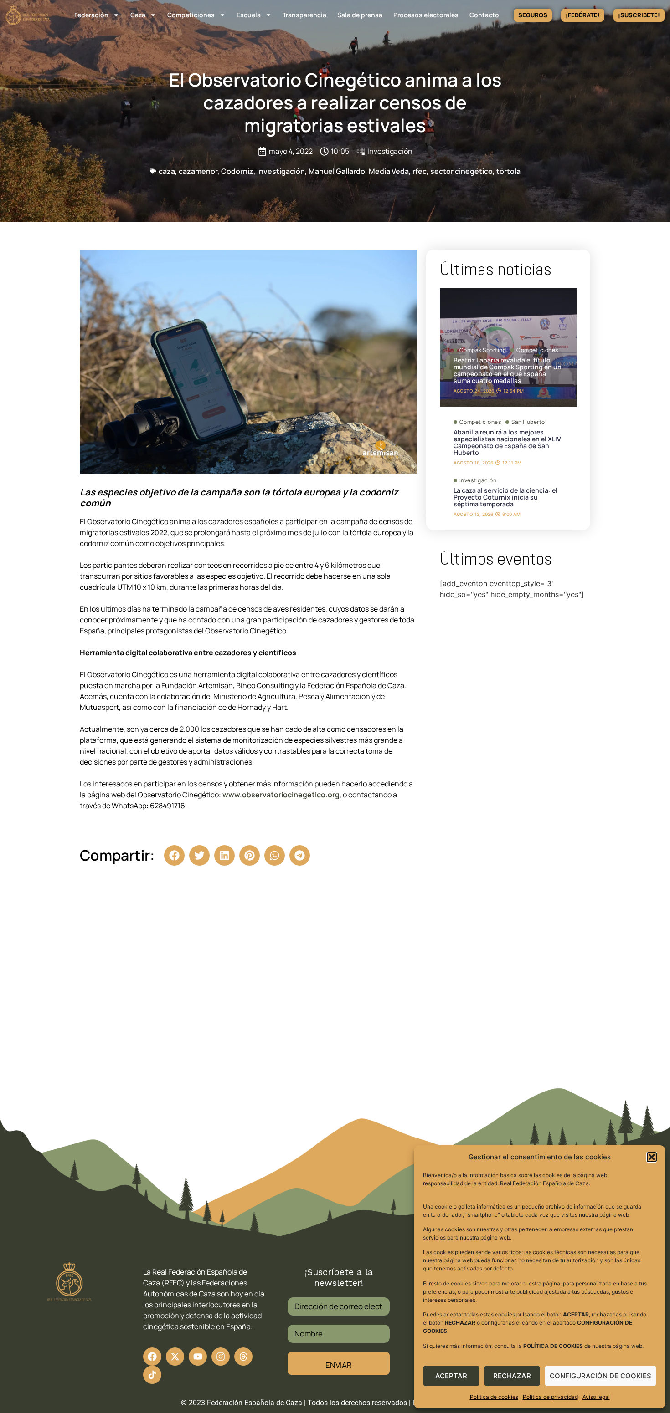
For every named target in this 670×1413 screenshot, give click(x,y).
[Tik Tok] (243, 1356)
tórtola (508, 171)
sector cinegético (461, 171)
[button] (651, 1157)
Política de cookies (494, 1396)
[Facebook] (152, 1356)
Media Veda (389, 171)
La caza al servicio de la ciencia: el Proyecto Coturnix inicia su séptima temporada (505, 497)
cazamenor (198, 171)
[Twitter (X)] (175, 1356)
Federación (91, 14)
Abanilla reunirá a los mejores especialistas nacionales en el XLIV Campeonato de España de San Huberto (507, 442)
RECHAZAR (512, 1376)
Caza (137, 14)
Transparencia (304, 14)
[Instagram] (220, 1356)
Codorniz (237, 171)
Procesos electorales (426, 14)
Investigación (389, 151)
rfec (419, 171)
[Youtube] (198, 1356)
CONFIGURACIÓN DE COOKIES (600, 1376)
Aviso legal (596, 1396)
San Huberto (528, 422)
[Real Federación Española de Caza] (27, 15)
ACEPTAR (451, 1376)
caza (167, 171)
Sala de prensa (359, 14)
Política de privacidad (550, 1396)
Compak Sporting (482, 350)
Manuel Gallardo (337, 171)
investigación (281, 171)
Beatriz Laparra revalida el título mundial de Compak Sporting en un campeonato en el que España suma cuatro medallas (508, 370)
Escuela (249, 14)
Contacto (484, 14)
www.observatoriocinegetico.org (281, 795)
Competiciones (191, 14)
